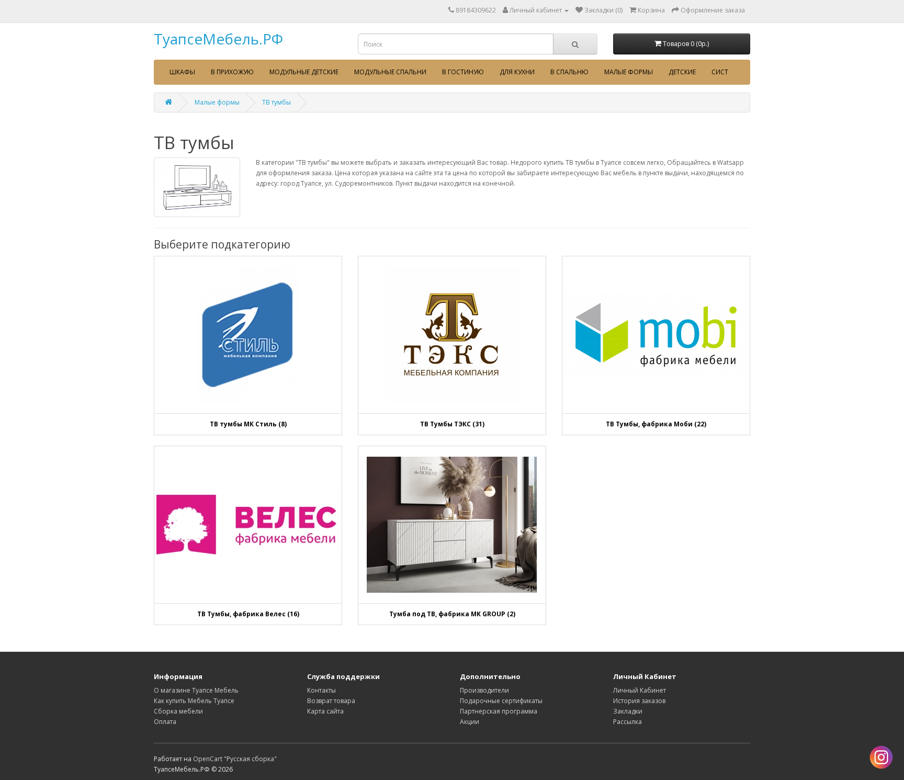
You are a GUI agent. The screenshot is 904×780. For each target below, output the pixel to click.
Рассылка (627, 721)
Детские (682, 71)
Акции (469, 721)
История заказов (639, 700)
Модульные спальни (390, 71)
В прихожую (232, 71)
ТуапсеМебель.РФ (218, 39)
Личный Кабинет (639, 690)
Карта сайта (325, 711)
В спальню (569, 71)
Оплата (165, 721)
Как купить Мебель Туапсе (194, 700)
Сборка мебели (178, 711)
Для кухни (517, 71)
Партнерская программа (498, 711)
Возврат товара (331, 700)
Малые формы (628, 71)
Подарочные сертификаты (501, 700)
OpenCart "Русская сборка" (235, 758)
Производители (484, 690)
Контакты (321, 690)
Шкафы (182, 71)
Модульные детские (303, 71)
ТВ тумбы (276, 102)
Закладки (627, 711)
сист (719, 71)
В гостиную (463, 71)
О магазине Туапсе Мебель (196, 690)
